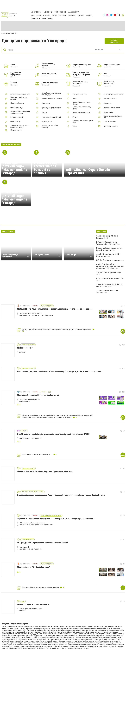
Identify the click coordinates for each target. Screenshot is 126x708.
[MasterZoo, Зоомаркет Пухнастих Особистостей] (81, 219)
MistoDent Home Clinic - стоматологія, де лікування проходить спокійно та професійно (110, 266)
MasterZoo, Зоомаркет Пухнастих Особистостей (109, 285)
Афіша (33, 15)
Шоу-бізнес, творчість (111, 126)
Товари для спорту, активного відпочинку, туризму (19, 126)
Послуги (44, 112)
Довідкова (89, 15)
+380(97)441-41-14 (24, 315)
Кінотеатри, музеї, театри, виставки (18, 98)
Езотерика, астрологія (80, 94)
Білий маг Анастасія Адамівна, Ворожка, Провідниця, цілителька (45, 471)
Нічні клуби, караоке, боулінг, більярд (82, 103)
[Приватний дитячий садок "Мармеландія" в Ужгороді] (34, 219)
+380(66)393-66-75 (24, 401)
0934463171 (22, 352)
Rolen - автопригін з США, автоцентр (33, 604)
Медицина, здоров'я (110, 99)
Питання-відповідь (47, 18)
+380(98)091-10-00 (24, 438)
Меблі (74, 99)
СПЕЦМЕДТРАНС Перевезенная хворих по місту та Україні (42, 543)
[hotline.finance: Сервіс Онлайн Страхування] (44, 219)
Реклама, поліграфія (16, 117)
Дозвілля (74, 12)
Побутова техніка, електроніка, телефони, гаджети (20, 112)
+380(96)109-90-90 (36, 438)
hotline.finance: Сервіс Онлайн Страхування (87, 171)
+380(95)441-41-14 (36, 315)
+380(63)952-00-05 (47, 525)
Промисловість (108, 112)
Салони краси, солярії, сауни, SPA (113, 117)
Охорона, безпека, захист (112, 108)
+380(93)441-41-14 (47, 315)
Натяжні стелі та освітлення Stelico (111, 278)
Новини (48, 12)
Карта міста (80, 15)
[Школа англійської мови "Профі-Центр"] (63, 219)
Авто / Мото (71, 15)
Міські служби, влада (17, 103)
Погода (54, 15)
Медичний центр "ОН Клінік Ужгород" (107, 237)
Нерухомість (62, 15)
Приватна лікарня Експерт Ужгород (107, 291)
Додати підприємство (114, 41)
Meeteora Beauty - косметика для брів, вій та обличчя (47, 168)
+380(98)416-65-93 (24, 525)
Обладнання (107, 103)
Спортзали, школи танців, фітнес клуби (83, 121)
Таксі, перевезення (110, 121)
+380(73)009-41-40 (36, 549)
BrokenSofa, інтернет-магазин (109, 260)
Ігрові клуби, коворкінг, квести (113, 94)
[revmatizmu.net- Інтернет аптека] (25, 219)
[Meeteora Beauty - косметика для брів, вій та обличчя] (91, 219)
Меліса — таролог (24, 348)
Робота (75, 117)
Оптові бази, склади (16, 108)
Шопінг (75, 126)
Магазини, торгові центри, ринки (52, 99)
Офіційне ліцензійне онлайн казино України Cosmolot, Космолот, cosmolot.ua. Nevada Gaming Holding (61, 495)
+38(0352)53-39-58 (36, 525)
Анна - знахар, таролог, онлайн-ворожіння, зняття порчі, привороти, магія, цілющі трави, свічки (59, 371)
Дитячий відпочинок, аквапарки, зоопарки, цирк (51, 94)
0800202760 (22, 611)
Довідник (61, 12)
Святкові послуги (15, 121)
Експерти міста (35, 18)
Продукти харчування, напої (81, 112)
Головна (37, 12)
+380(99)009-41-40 (24, 549)
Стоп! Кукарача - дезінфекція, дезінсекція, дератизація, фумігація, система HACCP (53, 434)
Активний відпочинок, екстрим (20, 94)
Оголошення (46, 15)
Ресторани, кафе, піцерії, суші (51, 117)
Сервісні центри (47, 121)
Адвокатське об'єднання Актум (109, 272)
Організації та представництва (51, 108)
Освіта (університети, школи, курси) (82, 108)
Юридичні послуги (16, 130)
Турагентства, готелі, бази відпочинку (50, 126)
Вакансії (39, 15)
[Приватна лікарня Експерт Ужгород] (72, 219)
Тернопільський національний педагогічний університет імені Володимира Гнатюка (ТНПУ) (56, 518)
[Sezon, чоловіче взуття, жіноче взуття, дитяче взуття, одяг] (53, 219)
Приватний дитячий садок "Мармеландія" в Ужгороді (14, 168)
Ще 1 (49, 392)
